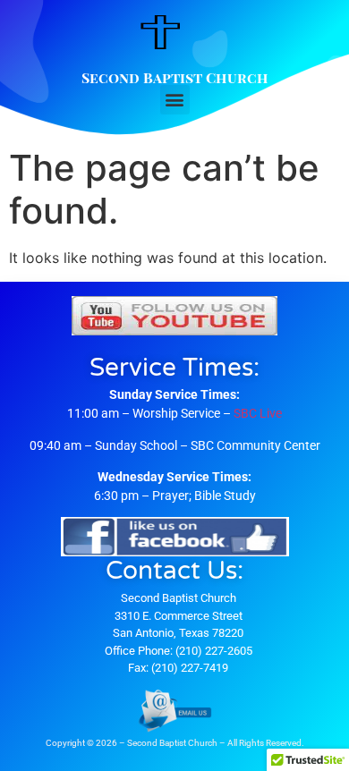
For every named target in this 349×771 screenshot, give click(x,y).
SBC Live (258, 413)
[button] (175, 99)
